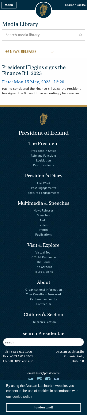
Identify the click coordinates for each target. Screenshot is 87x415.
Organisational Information (43, 289)
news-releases (21, 51)
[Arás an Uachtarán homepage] (43, 119)
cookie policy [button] (22, 396)
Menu (9, 5)
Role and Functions (43, 155)
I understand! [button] (43, 407)
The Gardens (43, 267)
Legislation (43, 160)
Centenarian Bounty (43, 299)
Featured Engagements (43, 192)
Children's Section (43, 322)
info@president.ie (48, 373)
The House (44, 262)
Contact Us (43, 304)
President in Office (43, 151)
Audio (43, 220)
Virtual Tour (43, 252)
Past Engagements (43, 188)
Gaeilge (81, 5)
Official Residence (43, 257)
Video (44, 225)
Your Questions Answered (43, 294)
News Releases (43, 210)
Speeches (43, 215)
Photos (43, 230)
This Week (43, 183)
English (69, 5)
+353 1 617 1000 (20, 352)
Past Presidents (43, 165)
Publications (43, 234)
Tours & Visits (43, 272)
